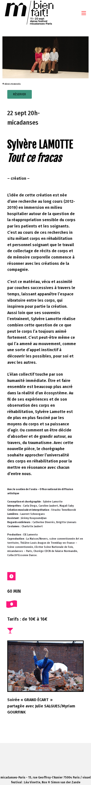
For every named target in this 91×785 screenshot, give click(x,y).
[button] (19, 94)
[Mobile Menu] (83, 13)
